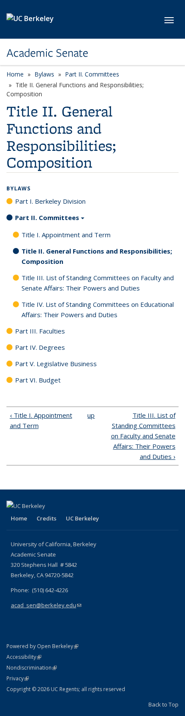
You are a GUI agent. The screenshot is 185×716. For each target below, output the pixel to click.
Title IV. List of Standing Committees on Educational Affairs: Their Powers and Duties (98, 309)
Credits (46, 518)
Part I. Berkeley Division (50, 201)
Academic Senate (47, 53)
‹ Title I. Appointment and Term (41, 420)
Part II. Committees (92, 74)
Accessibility (23, 657)
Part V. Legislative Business (56, 363)
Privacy (17, 678)
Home (15, 74)
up (90, 415)
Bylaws (44, 74)
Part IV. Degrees (40, 347)
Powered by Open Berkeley (42, 646)
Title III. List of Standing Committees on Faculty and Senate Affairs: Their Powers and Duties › (143, 436)
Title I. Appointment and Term (66, 234)
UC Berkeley (82, 518)
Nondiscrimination (31, 667)
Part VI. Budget (38, 380)
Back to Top (163, 704)
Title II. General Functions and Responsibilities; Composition (97, 256)
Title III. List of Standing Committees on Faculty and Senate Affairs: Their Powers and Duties (98, 282)
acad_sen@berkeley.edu (46, 605)
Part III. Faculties (40, 331)
